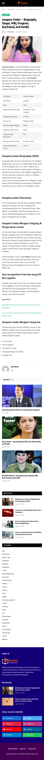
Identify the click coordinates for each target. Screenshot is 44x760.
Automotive (6, 554)
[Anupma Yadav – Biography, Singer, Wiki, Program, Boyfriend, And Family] (22, 49)
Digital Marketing (8, 574)
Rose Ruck (11, 32)
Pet (3, 613)
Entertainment (7, 580)
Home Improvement (8, 600)
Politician (5, 619)
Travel (4, 636)
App (3, 551)
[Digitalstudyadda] (22, 3)
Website (4, 639)
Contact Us (32, 749)
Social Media (6, 629)
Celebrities (5, 567)
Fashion (4, 583)
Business (5, 564)
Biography (6, 15)
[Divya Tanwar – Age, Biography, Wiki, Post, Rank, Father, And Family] (22, 427)
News (4, 610)
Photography (6, 616)
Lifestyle (5, 606)
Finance (4, 587)
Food (4, 593)
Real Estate (6, 623)
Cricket (4, 570)
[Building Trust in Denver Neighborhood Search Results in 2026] (7, 502)
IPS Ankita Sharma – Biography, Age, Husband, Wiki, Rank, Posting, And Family (20, 477)
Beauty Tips (6, 557)
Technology (6, 633)
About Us (23, 749)
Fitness (4, 590)
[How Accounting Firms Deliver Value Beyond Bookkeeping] (7, 524)
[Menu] (3, 3)
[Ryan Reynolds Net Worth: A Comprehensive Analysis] (22, 396)
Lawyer (4, 603)
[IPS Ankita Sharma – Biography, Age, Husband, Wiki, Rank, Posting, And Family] (22, 461)
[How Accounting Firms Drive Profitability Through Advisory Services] (7, 535)
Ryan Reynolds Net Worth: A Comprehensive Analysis (21, 410)
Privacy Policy (13, 749)
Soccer (4, 626)
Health (4, 597)
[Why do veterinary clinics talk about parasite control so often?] (7, 702)
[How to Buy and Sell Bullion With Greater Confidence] (7, 513)
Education (5, 577)
